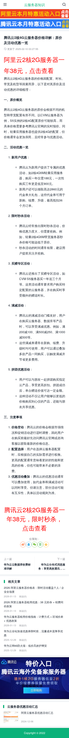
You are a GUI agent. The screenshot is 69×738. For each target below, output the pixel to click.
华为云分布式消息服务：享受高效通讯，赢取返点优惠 (51, 563)
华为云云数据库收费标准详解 (17, 563)
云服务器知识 (34, 4)
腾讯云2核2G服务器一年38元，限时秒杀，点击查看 (34, 518)
